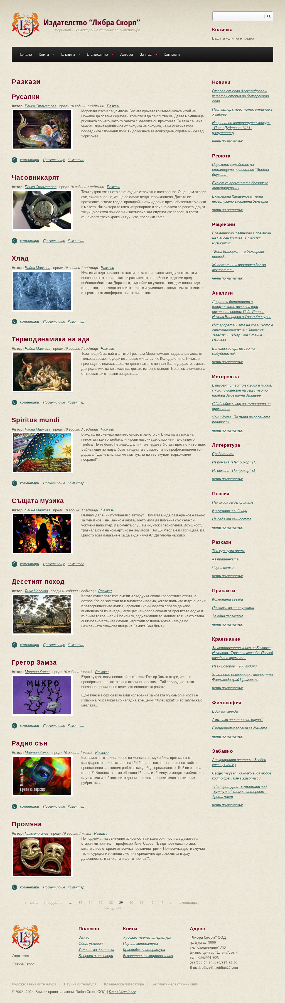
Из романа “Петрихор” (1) (234, 462)
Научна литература (140, 943)
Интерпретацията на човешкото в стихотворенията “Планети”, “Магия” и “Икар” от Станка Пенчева (242, 332)
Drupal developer (122, 991)
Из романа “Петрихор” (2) (234, 470)
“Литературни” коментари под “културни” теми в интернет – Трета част (239, 791)
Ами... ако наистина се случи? (237, 719)
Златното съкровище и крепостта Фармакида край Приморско (242, 677)
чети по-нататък (227, 141)
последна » (111, 907)
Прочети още (54, 159)
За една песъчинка (227, 615)
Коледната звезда (227, 599)
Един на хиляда (225, 711)
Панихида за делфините (232, 502)
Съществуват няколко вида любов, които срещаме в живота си (242, 776)
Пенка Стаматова (40, 105)
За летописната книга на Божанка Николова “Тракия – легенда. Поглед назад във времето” (242, 652)
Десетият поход (38, 581)
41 (141, 902)
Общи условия (90, 943)
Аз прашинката (225, 559)
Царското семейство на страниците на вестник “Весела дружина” (240, 169)
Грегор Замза (34, 662)
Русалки (26, 96)
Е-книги (66, 55)
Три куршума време (228, 550)
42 (152, 902)
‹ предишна (53, 902)
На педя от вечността (231, 518)
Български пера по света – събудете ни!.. (234, 351)
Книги (42, 55)
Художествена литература (147, 937)
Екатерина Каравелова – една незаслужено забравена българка (240, 199)
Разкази (113, 105)
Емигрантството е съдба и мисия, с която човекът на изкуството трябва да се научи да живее (242, 390)
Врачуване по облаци (229, 510)
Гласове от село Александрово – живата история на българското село (240, 95)
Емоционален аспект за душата (239, 727)
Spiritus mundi (36, 420)
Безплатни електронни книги (148, 955)
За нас (144, 55)
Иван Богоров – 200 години (234, 666)
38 (111, 902)
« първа (31, 902)
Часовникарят (36, 177)
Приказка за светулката (233, 607)
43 (162, 902)
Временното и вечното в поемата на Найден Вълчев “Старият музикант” (241, 238)
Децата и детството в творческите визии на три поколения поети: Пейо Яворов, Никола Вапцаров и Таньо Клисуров (241, 309)
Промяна (27, 824)
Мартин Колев (37, 671)
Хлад (20, 258)
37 (101, 902)
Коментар (76, 159)
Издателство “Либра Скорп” (92, 22)
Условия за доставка (96, 949)
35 (80, 902)
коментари (29, 159)
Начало (25, 54)
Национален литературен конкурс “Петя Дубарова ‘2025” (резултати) (241, 127)
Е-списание (95, 55)
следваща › (189, 902)
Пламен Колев (36, 833)
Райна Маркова (37, 267)
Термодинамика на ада (51, 339)
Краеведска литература (144, 949)
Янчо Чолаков (36, 590)
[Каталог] (26, 24)
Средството (223, 453)
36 (91, 902)
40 (131, 902)
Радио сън (30, 743)
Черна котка (223, 567)
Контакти (172, 54)
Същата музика (38, 500)
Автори (126, 54)
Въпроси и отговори (95, 955)
